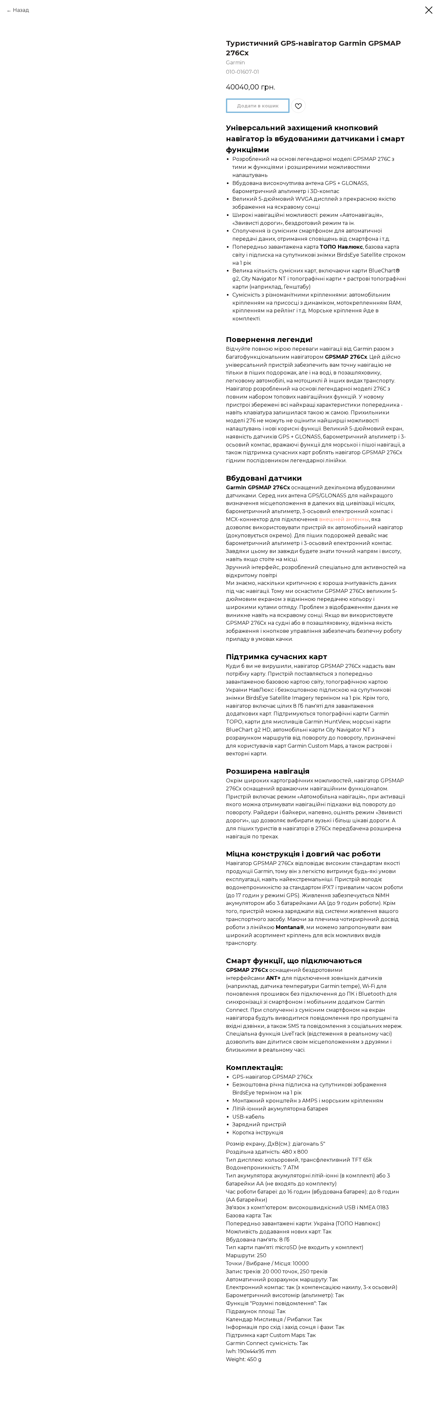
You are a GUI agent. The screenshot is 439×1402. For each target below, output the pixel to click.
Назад (21, 10)
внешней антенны (344, 519)
